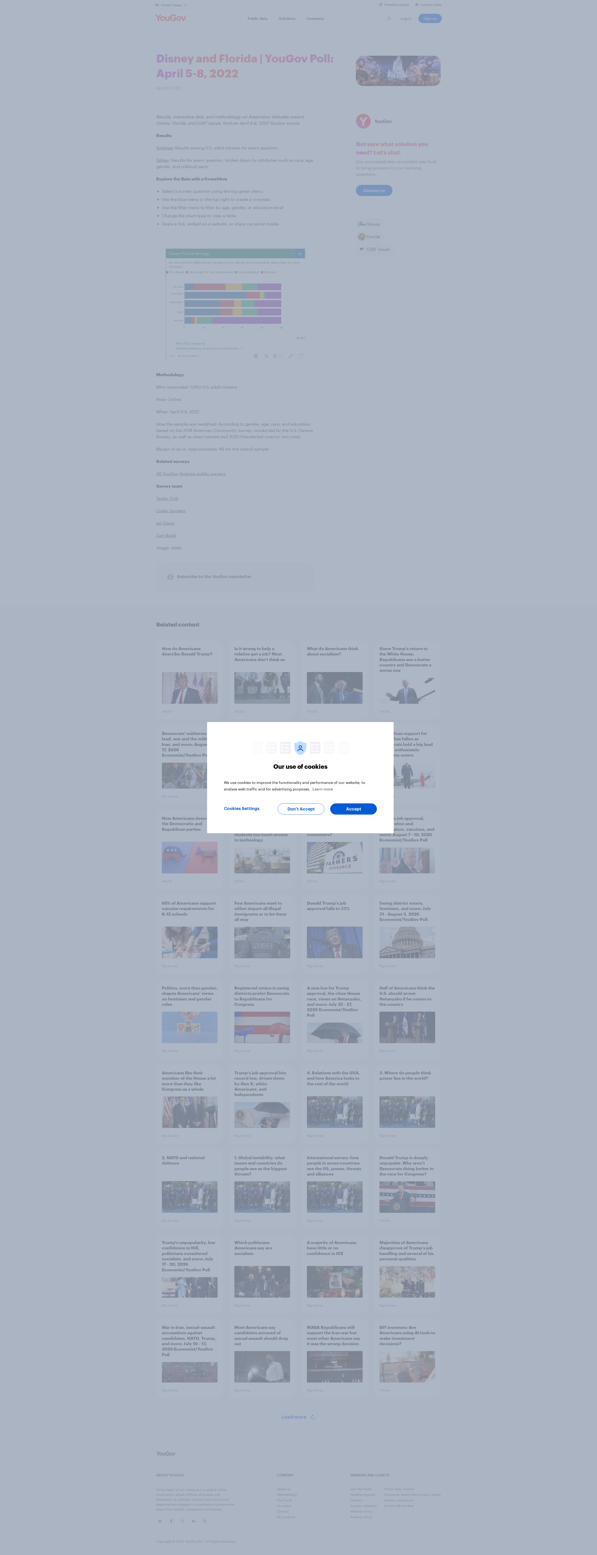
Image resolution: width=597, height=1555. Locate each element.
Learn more (322, 788)
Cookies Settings (242, 808)
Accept (353, 809)
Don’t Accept (301, 809)
